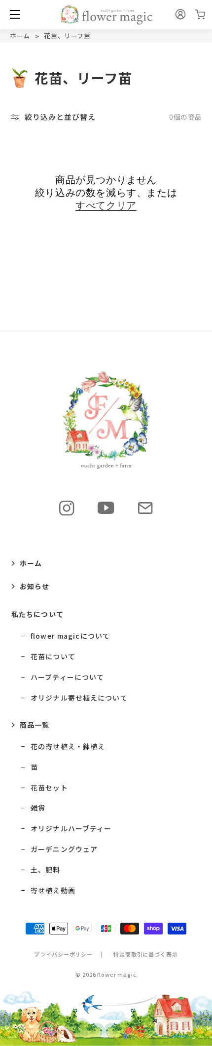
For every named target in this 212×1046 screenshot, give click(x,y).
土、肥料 (45, 870)
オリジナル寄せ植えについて (79, 698)
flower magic (117, 974)
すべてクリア (106, 205)
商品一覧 (34, 725)
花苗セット (49, 787)
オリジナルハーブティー (71, 828)
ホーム (20, 35)
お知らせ (34, 586)
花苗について (53, 656)
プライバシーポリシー (63, 954)
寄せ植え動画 (53, 890)
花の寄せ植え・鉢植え (68, 746)
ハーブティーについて (67, 677)
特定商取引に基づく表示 (145, 954)
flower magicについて (70, 636)
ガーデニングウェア (64, 849)
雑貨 (38, 808)
